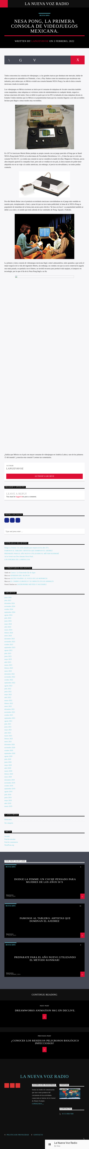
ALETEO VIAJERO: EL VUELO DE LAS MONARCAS (28, 578)
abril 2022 (7, 697)
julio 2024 (7, 618)
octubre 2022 (8, 680)
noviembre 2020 (9, 747)
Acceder (7, 836)
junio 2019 (7, 797)
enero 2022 (8, 706)
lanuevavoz (40, 41)
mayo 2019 (8, 800)
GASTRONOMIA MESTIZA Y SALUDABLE (32, 584)
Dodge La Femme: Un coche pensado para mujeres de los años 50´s (26, 548)
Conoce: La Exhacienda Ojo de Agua (23, 573)
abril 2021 (7, 733)
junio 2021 (7, 727)
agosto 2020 (8, 756)
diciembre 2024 (9, 603)
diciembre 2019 (9, 780)
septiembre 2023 (9, 647)
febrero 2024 (8, 633)
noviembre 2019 (9, 783)
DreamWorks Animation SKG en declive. (45, 1010)
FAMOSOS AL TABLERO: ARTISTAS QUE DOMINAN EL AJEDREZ (28, 551)
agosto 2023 (8, 650)
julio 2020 (7, 759)
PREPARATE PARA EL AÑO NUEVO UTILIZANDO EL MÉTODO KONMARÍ (31, 553)
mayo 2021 (8, 730)
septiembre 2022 (9, 683)
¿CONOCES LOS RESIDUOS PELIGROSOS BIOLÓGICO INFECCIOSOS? (45, 1042)
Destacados (44, 15)
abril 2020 (7, 768)
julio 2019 (7, 795)
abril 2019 (7, 803)
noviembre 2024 (9, 606)
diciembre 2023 (9, 639)
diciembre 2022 (9, 674)
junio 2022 (7, 692)
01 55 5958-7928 (67, 1114)
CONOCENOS (37, 1104)
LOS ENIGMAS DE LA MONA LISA (17, 559)
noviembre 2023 (9, 642)
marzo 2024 (8, 630)
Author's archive (44, 476)
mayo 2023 (8, 659)
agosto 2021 (8, 721)
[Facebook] (6, 520)
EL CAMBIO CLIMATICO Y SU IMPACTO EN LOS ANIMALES (32, 581)
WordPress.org (9, 845)
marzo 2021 (8, 736)
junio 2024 (7, 621)
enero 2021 (8, 741)
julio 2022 (7, 689)
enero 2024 (8, 636)
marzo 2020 (8, 771)
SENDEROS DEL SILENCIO (20, 575)
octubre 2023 (8, 644)
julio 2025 (7, 600)
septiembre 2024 (9, 612)
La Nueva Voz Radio (47, 4)
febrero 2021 (8, 739)
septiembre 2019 (9, 789)
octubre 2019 (8, 786)
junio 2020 (7, 762)
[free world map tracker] (71, 1093)
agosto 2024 (8, 615)
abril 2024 (7, 627)
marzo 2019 (8, 806)
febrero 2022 (8, 703)
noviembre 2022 (9, 677)
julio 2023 (7, 653)
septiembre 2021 (9, 718)
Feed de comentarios (11, 842)
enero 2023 (8, 671)
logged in (19, 497)
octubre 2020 (8, 750)
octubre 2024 (8, 609)
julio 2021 (7, 724)
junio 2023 (7, 656)
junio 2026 (7, 597)
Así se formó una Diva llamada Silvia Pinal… (19, 556)
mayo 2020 (8, 765)
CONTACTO (38, 1135)
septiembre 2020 (9, 753)
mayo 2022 (8, 694)
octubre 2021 (8, 715)
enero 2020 (8, 777)
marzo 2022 (8, 700)
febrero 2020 (8, 774)
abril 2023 (7, 662)
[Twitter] (18, 520)
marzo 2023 (8, 665)
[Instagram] (12, 520)
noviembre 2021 (9, 712)
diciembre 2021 (9, 709)
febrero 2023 (8, 668)
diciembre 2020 (9, 744)
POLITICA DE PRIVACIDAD (18, 1135)
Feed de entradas (9, 839)
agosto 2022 (8, 686)
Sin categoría (8, 823)
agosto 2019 (8, 791)
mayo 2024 (8, 624)
